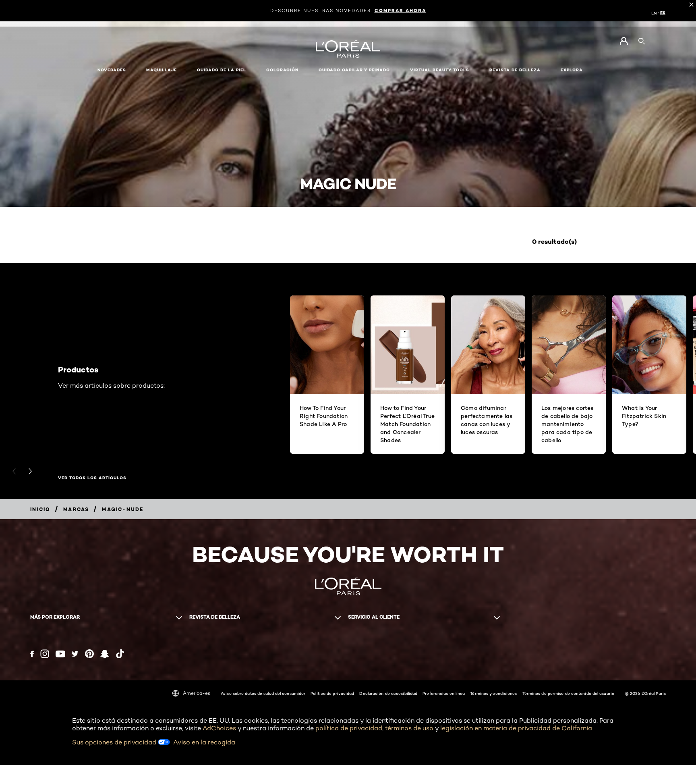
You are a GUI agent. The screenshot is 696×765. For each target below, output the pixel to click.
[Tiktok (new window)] (120, 653)
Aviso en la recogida (204, 742)
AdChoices (219, 728)
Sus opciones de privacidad (115, 742)
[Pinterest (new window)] (89, 653)
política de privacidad (348, 728)
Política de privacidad (332, 693)
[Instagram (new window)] (44, 653)
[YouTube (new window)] (60, 654)
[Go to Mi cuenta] (623, 41)
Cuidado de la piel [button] (221, 70)
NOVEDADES (111, 70)
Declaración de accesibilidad (388, 693)
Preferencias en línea (444, 693)
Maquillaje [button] (161, 70)
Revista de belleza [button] (515, 70)
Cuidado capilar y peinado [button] (354, 70)
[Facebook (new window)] (32, 654)
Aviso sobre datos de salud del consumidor (263, 693)
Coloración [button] (282, 70)
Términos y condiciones (493, 693)
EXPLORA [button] (572, 70)
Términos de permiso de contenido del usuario (568, 693)
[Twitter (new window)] (75, 654)
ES (662, 12)
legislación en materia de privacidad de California (516, 728)
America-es (196, 693)
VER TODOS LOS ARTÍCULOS (92, 478)
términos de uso (409, 728)
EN (654, 12)
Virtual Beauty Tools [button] (439, 70)
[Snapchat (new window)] (104, 653)
